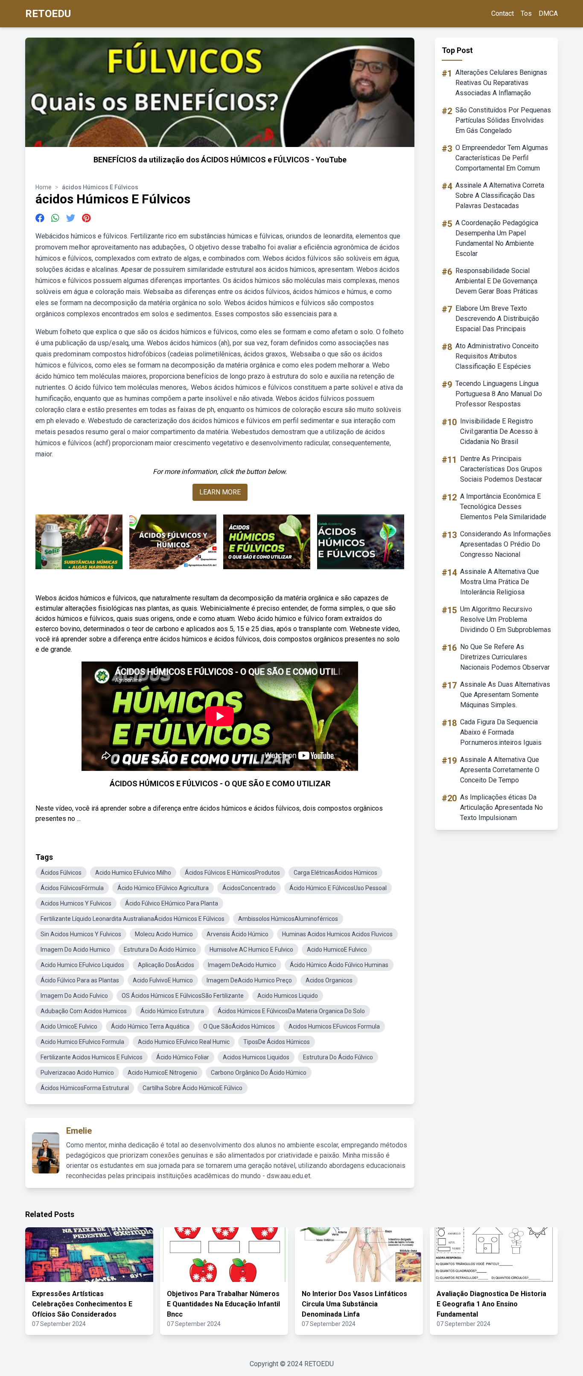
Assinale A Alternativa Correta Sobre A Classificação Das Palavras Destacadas (499, 195)
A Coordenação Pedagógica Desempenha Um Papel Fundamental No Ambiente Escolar (496, 238)
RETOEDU (48, 14)
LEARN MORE (220, 492)
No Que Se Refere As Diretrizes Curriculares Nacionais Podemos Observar (505, 657)
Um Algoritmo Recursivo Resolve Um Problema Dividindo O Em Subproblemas (505, 619)
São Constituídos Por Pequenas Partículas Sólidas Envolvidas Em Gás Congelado (503, 120)
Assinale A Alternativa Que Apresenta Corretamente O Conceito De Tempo (499, 770)
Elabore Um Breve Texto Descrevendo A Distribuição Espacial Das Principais (497, 318)
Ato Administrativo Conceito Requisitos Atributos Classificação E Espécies (497, 356)
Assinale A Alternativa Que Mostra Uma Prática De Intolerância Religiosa (499, 581)
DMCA (548, 13)
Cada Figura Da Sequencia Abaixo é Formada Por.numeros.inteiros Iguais (501, 732)
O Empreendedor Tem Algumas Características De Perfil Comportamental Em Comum (501, 158)
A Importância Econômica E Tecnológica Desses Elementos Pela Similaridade (503, 506)
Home (43, 187)
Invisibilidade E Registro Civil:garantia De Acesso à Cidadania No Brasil (499, 431)
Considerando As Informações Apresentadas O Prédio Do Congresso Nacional (505, 544)
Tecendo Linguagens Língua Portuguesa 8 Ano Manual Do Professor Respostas (498, 393)
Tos (526, 13)
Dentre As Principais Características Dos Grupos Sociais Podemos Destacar (501, 469)
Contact (502, 13)
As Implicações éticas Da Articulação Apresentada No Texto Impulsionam (501, 807)
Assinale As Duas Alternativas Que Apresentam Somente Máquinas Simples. (505, 694)
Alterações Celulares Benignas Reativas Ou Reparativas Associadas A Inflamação (501, 82)
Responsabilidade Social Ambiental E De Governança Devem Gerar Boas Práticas (496, 281)
